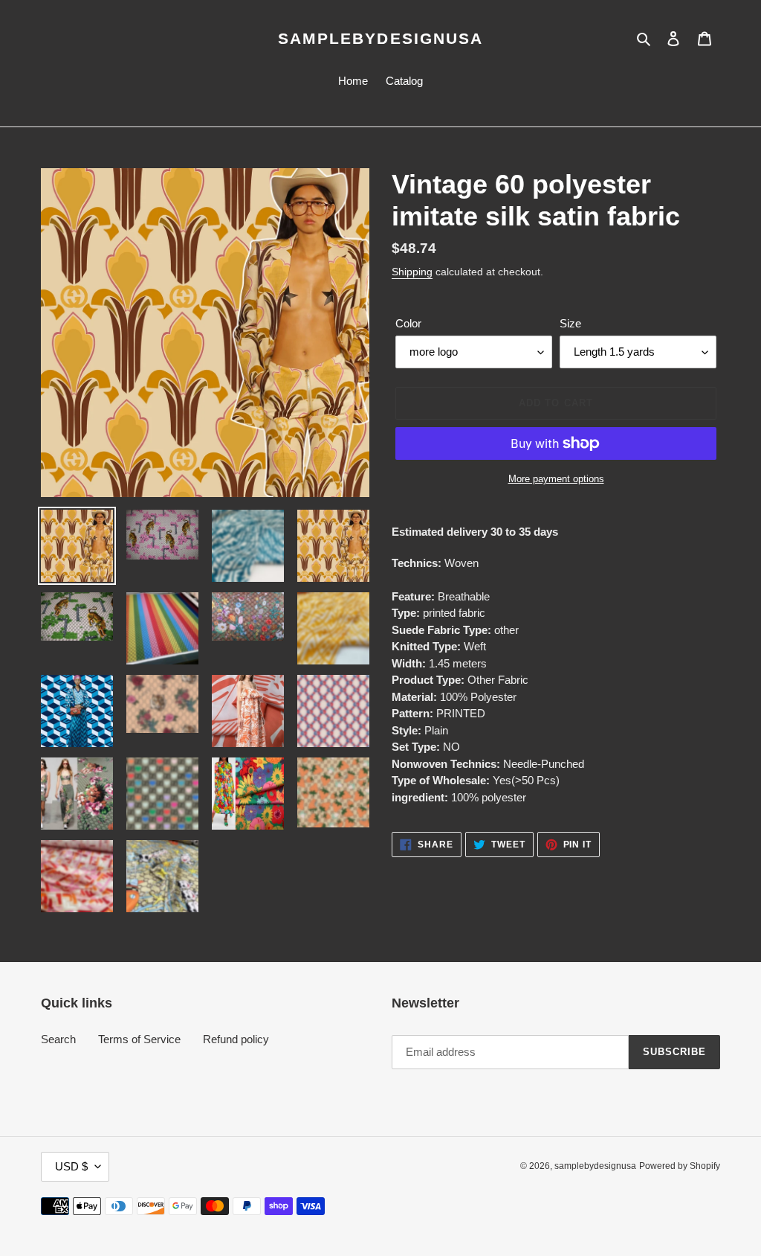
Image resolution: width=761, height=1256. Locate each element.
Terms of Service (139, 1039)
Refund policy (236, 1039)
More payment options (556, 478)
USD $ (71, 1166)
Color (408, 323)
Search (58, 1039)
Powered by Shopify (679, 1166)
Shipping (412, 272)
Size (570, 323)
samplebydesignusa (381, 38)
